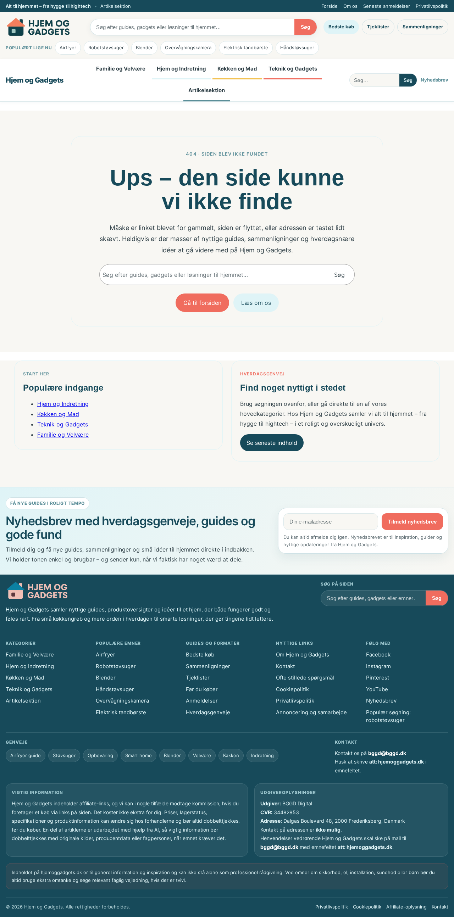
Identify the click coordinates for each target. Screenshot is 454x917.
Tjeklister (378, 26)
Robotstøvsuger (106, 47)
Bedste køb (341, 26)
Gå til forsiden (202, 302)
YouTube (377, 689)
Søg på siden (337, 584)
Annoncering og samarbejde (311, 712)
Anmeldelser (202, 700)
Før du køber (202, 689)
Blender (144, 47)
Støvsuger (64, 755)
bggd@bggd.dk (387, 753)
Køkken (231, 755)
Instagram (378, 666)
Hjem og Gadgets (35, 80)
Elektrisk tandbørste (245, 47)
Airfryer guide (25, 755)
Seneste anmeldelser (386, 6)
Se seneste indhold (272, 442)
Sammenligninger (423, 26)
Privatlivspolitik (432, 6)
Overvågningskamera (188, 47)
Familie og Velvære (120, 68)
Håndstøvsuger (297, 47)
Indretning (262, 755)
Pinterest (377, 677)
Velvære (202, 755)
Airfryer (68, 47)
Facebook (378, 654)
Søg (305, 27)
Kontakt (285, 666)
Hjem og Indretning (181, 68)
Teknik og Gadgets (292, 68)
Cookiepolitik (292, 689)
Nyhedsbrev (434, 80)
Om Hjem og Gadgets (302, 654)
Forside (329, 6)
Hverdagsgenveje (208, 712)
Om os (350, 6)
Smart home (138, 755)
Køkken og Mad (237, 68)
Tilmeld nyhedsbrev (412, 522)
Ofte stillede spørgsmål (305, 677)
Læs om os (256, 302)
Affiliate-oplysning (406, 907)
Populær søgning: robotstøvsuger (388, 716)
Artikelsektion (115, 6)
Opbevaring (100, 755)
